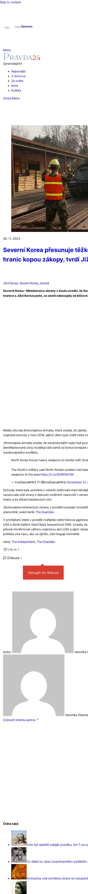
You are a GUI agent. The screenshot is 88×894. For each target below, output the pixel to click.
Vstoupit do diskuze (43, 573)
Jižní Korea (10, 283)
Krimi (14, 86)
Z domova (18, 76)
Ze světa (17, 81)
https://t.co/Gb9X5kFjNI (57, 474)
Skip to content (10, 2)
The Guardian (44, 512)
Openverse (26, 26)
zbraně (44, 283)
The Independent (23, 542)
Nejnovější (18, 71)
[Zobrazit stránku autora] (37, 720)
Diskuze (14, 558)
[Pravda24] (22, 59)
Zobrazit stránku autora (19, 720)
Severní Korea (28, 283)
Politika (16, 90)
